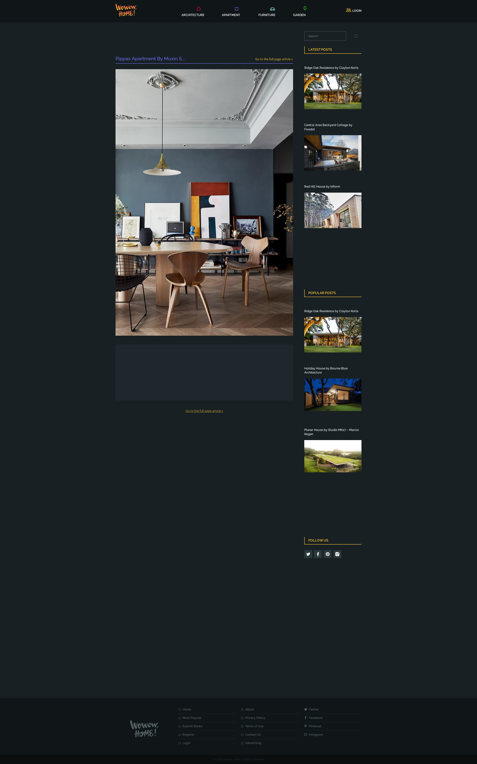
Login (186, 743)
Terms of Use (254, 726)
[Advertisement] (204, 39)
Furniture (266, 15)
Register (188, 734)
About (249, 709)
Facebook (316, 718)
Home (187, 709)
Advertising (253, 743)
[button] (353, 10)
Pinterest (315, 726)
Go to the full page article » (274, 59)
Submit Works (193, 726)
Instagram (316, 734)
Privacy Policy (255, 718)
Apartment (231, 15)
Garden (299, 15)
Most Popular (192, 718)
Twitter (314, 709)
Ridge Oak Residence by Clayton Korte (331, 68)
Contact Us (253, 734)
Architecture (192, 15)
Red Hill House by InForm (322, 186)
